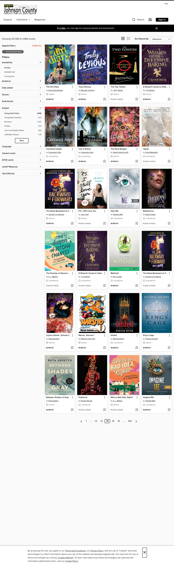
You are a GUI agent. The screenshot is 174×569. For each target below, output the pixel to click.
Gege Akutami (53, 339)
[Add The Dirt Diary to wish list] (72, 99)
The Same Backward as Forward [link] (58, 211)
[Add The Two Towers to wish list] (136, 99)
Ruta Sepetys (53, 401)
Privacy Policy (97, 550)
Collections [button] (22, 19)
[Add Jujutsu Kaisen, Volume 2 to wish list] (72, 348)
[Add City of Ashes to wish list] (104, 161)
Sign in (162, 19)
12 (96, 421)
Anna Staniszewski (55, 90)
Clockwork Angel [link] (54, 149)
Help (166, 4)
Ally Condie (117, 277)
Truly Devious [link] (84, 87)
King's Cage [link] (148, 335)
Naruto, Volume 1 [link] (86, 335)
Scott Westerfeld (151, 152)
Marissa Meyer (118, 339)
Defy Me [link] (114, 211)
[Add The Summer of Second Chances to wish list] (72, 286)
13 (101, 421)
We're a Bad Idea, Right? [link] (122, 397)
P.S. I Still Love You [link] (87, 211)
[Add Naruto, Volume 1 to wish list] (104, 348)
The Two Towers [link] (118, 87)
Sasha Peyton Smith (120, 152)
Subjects (7, 19)
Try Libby (61, 28)
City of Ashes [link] (84, 149)
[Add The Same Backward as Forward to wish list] (72, 223)
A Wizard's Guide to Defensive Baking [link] (155, 87)
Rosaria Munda (86, 401)
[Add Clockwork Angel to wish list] (72, 161)
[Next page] (136, 421)
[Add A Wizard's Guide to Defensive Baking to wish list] (169, 99)
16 (119, 421)
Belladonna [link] (148, 211)
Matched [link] (115, 273)
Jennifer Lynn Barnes (56, 214)
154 (130, 421)
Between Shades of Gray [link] (57, 397)
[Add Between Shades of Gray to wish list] (72, 410)
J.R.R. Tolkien (118, 90)
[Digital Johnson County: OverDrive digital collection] (20, 9)
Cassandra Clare (54, 152)
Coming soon (9, 76)
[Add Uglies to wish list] (169, 161)
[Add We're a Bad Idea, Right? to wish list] (136, 410)
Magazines (40, 19)
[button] (138, 20)
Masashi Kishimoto (88, 339)
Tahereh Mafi (118, 214)
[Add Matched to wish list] (136, 286)
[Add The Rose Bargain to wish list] (136, 161)
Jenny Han (85, 214)
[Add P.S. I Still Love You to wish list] (104, 223)
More (22, 141)
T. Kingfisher (150, 90)
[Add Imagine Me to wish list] (169, 410)
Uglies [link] (146, 149)
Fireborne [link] (82, 397)
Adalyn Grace (150, 214)
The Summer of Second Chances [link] (58, 273)
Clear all (36, 46)
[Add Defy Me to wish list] (136, 223)
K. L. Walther (53, 277)
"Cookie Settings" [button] (65, 557)
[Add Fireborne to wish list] (104, 410)
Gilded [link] (114, 335)
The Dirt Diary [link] (52, 87)
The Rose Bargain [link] (119, 149)
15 (113, 421)
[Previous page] (81, 421)
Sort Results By (142, 39)
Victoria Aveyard (151, 339)
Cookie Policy (71, 561)
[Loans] (150, 20)
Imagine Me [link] (148, 397)
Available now (9, 72)
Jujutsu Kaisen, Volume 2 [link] (57, 335)
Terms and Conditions (75, 550)
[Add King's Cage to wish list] (169, 348)
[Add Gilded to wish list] (136, 348)
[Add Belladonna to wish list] (169, 223)
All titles (7, 68)
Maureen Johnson (87, 90)
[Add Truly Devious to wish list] (104, 99)
